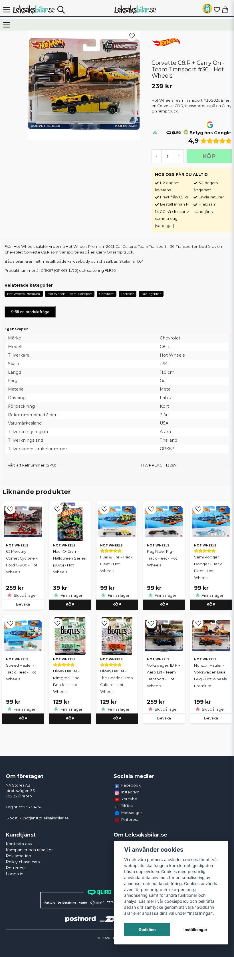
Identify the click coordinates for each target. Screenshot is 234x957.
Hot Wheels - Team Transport (70, 294)
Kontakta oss (19, 844)
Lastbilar (127, 294)
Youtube (129, 799)
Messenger (131, 812)
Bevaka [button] (23, 604)
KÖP (70, 604)
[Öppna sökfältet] (61, 9)
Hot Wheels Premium (23, 294)
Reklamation (18, 856)
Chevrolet (106, 294)
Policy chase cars (23, 861)
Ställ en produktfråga (30, 311)
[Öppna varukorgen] (225, 9)
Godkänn (147, 929)
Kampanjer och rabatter (29, 850)
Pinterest (129, 819)
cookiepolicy (176, 901)
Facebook (131, 785)
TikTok (127, 805)
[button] (207, 9)
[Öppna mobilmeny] (7, 9)
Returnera (16, 867)
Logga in (14, 873)
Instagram (130, 792)
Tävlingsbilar (151, 294)
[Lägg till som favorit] (216, 9)
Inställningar (195, 929)
